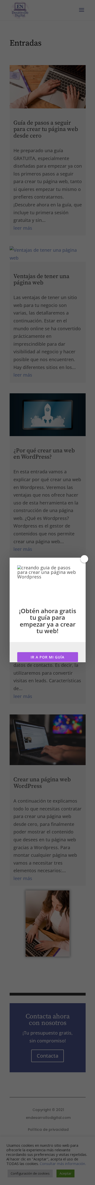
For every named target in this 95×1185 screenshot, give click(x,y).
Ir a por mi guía (47, 657)
